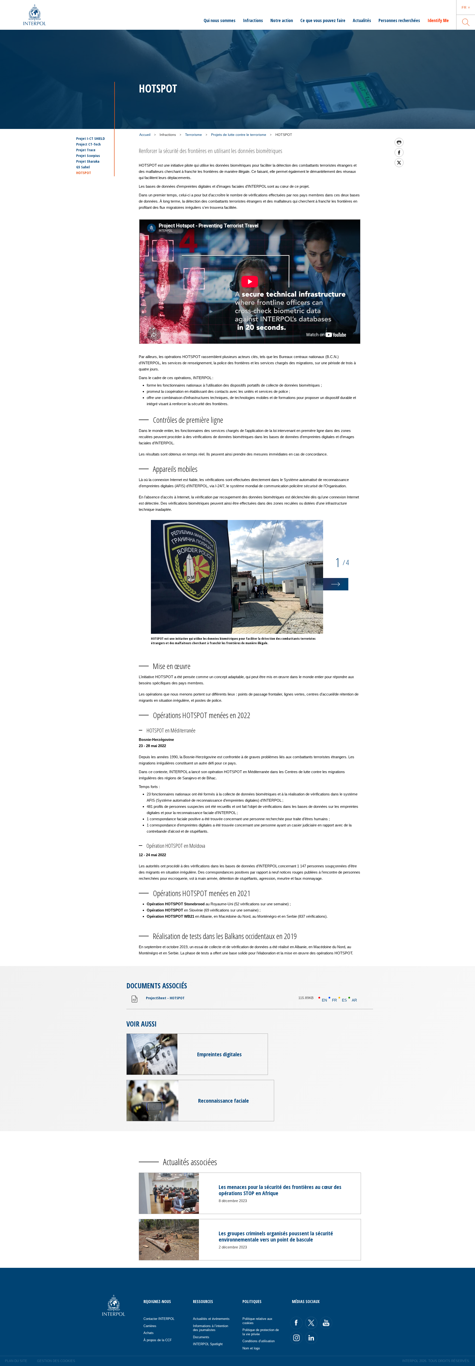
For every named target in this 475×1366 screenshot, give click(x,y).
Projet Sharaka (87, 161)
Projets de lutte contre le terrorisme (238, 135)
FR (334, 1000)
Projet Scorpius (88, 155)
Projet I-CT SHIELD (90, 138)
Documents (201, 1337)
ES (344, 1000)
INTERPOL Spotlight (208, 1344)
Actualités (362, 20)
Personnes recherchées (399, 20)
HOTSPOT (83, 172)
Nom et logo (251, 1348)
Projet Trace (85, 150)
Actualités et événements (211, 1319)
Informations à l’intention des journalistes (210, 1328)
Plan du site (16, 1361)
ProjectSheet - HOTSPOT (165, 997)
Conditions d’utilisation (258, 1341)
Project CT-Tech (88, 144)
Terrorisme (193, 135)
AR (354, 1000)
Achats (148, 1333)
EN (324, 1000)
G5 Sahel (83, 167)
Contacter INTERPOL (158, 1319)
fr (464, 7)
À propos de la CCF (157, 1340)
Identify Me (438, 20)
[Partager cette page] (399, 152)
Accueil (144, 135)
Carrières (149, 1326)
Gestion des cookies (56, 1361)
